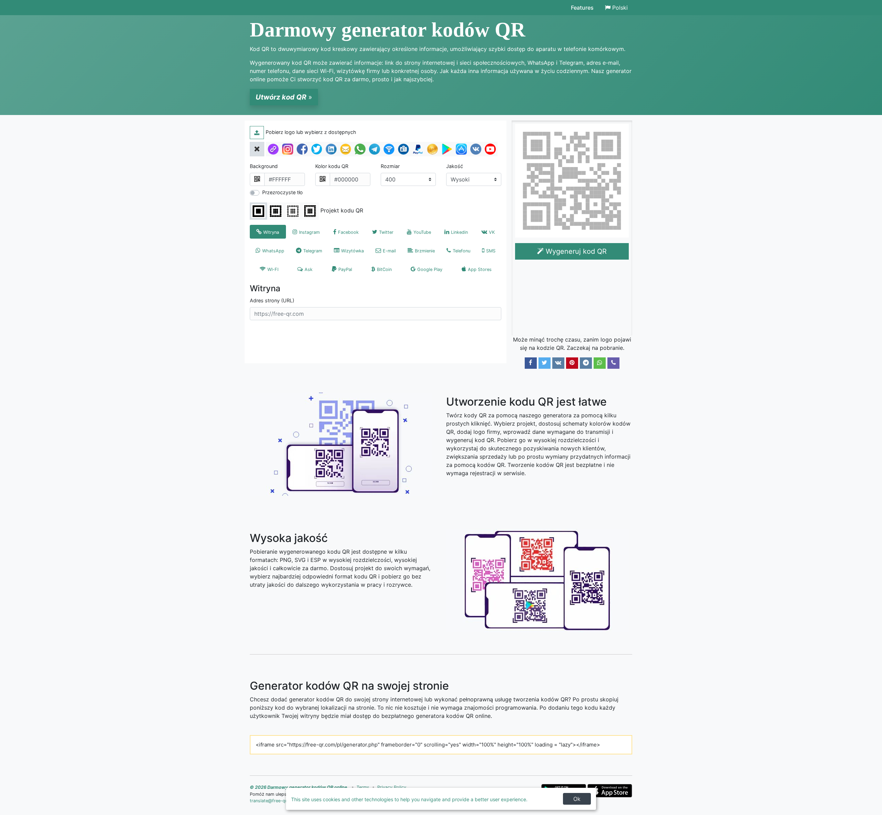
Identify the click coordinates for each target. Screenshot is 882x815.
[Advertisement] (573, 299)
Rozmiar (390, 166)
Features (582, 7)
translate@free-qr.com (273, 800)
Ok (577, 798)
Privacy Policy (391, 787)
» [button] (284, 97)
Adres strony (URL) (272, 300)
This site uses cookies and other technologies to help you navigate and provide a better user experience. (409, 799)
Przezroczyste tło (282, 192)
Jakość (454, 166)
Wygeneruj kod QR (575, 251)
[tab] (268, 232)
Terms (363, 787)
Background (264, 166)
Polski (620, 7)
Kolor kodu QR (331, 166)
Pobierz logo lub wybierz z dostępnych (311, 132)
